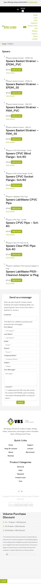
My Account (30, 452)
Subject (7, 363)
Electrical (20, 467)
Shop (36, 18)
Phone (7, 348)
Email (6, 341)
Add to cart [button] (16, 70)
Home (35, 15)
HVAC (36, 20)
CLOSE (3, 581)
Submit (20, 402)
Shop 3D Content (10, 449)
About (35, 36)
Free (36, 28)
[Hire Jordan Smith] (20, 504)
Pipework (34, 23)
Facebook (7, 315)
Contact (35, 39)
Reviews (35, 31)
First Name (8, 327)
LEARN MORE (32, 2)
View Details (10, 73)
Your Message (9, 370)
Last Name (8, 334)
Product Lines (33, 26)
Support (35, 33)
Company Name (10, 355)
